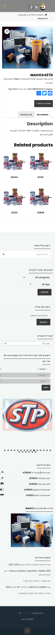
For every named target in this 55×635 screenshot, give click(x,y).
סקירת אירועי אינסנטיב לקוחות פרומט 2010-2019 (29, 564)
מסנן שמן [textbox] (28, 343)
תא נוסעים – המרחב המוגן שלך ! (36, 580)
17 (32, 452)
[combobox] (27, 343)
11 (18, 450)
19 (26, 452)
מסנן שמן (23, 15)
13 (11, 450)
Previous (6, 423)
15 (5, 450)
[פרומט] (36, 6)
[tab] (43, 114)
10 (21, 450)
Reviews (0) (26, 114)
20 (22, 452)
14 (8, 450)
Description (42, 114)
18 (29, 452)
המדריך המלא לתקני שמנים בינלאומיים (34, 593)
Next (49, 422)
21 (19, 452)
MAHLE (16, 89)
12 (14, 450)
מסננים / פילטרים (35, 15)
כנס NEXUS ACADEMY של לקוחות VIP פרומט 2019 (28, 587)
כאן (46, 83)
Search (43, 322)
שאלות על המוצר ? (43, 103)
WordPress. (21, 613)
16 (35, 452)
